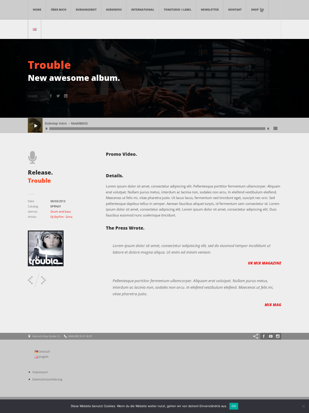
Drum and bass (60, 211)
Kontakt (235, 10)
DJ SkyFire (57, 217)
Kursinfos (114, 10)
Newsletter (210, 10)
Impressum (40, 372)
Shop (255, 10)
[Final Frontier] (43, 280)
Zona (69, 217)
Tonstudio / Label (177, 10)
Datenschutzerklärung (47, 379)
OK (234, 406)
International (142, 10)
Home (37, 10)
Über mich (58, 10)
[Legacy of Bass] (30, 280)
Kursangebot (86, 10)
